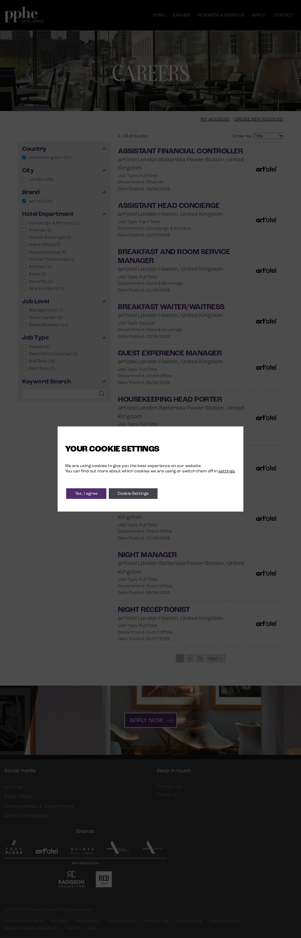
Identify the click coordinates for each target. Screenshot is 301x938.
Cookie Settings (133, 493)
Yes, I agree (86, 493)
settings (226, 471)
